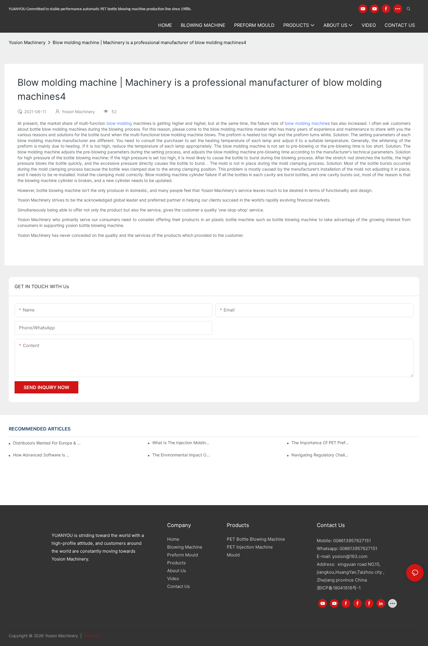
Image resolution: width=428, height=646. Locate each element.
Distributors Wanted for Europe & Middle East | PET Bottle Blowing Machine (47, 442)
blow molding (119, 123)
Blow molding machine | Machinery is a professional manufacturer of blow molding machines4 (149, 42)
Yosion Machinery (27, 42)
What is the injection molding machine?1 (181, 442)
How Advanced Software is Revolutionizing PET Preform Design (42, 454)
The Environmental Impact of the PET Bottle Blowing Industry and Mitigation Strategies (181, 454)
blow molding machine (306, 123)
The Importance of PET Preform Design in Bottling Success (320, 442)
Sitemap (91, 635)
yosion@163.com (349, 556)
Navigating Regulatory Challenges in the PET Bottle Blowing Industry (320, 454)
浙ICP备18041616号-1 (339, 588)
